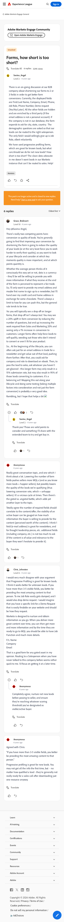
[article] (32, 317)
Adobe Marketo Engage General (17, 14)
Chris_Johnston (21, 569)
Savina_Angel (20, 75)
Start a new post (28, 199)
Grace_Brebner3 (21, 220)
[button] (16, 68)
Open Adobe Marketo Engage (28, 35)
